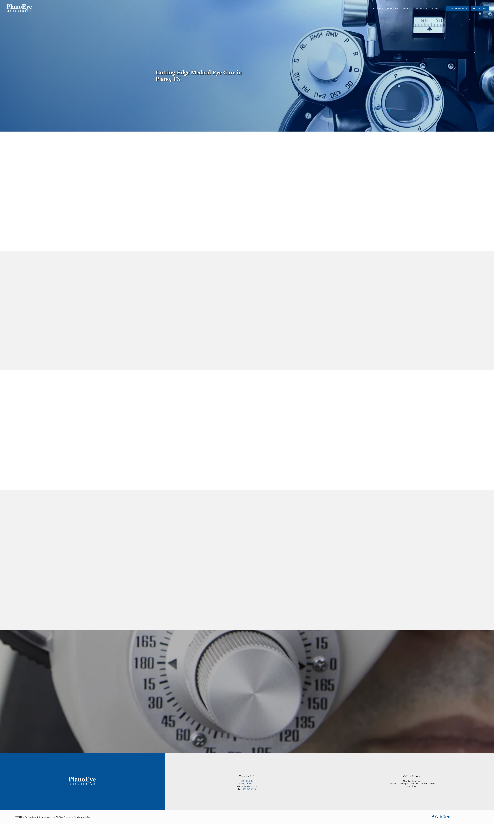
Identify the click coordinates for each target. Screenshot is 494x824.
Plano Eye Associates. (28, 817)
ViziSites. (59, 817)
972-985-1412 (250, 786)
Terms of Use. (69, 817)
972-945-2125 (249, 789)
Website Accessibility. (82, 817)
